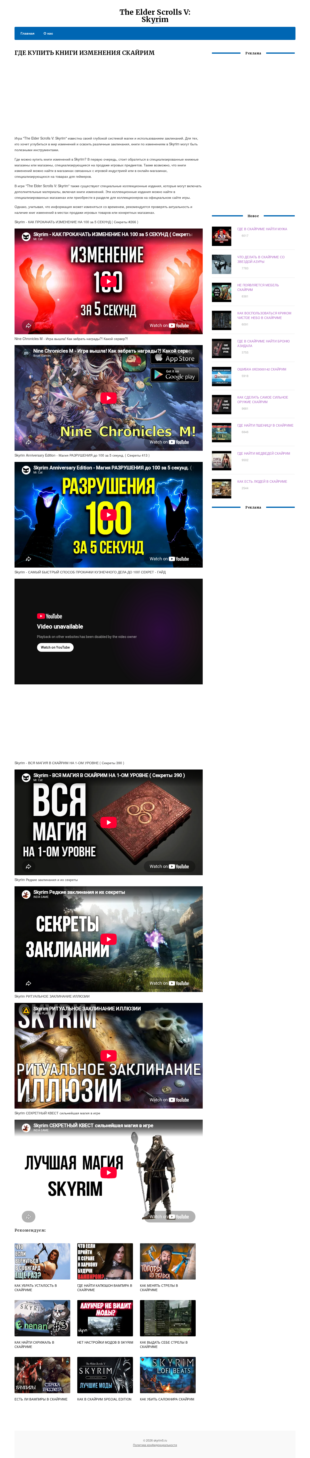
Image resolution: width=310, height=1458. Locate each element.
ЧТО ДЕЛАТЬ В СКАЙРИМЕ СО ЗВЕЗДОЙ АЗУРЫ (261, 259)
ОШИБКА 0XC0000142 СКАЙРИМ (261, 369)
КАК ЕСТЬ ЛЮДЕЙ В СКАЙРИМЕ (262, 481)
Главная (27, 33)
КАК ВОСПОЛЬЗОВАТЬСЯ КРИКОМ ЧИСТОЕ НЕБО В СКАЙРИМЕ (264, 315)
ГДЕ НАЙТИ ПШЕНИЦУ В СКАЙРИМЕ (265, 425)
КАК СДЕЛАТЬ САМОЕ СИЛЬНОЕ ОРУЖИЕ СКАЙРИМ (262, 399)
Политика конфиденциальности (155, 1445)
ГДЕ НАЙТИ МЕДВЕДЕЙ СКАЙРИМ (263, 453)
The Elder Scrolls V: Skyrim (155, 15)
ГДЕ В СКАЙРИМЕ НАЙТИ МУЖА (262, 229)
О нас (48, 33)
